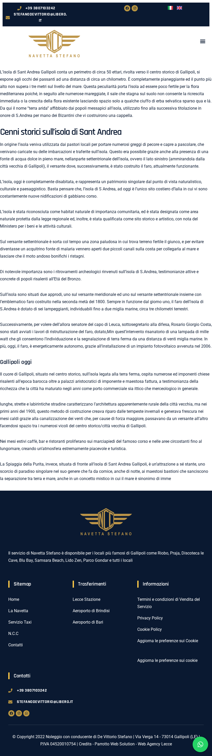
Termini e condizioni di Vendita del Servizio (168, 603)
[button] (202, 41)
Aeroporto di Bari (88, 622)
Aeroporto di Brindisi (91, 610)
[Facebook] (127, 8)
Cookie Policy (149, 629)
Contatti (15, 644)
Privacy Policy (150, 618)
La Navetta (18, 610)
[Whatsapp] (26, 713)
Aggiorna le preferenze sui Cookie (167, 640)
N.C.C (13, 633)
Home (13, 599)
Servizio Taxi (20, 622)
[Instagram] (135, 8)
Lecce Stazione (86, 599)
